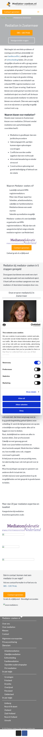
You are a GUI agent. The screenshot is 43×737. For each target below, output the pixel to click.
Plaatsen (10, 18)
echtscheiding (12, 60)
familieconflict (14, 56)
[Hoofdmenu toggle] (38, 11)
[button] (11, 12)
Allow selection (21, 404)
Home (3, 18)
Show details (31, 392)
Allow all (21, 398)
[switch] (37, 369)
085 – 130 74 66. (10, 586)
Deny (21, 411)
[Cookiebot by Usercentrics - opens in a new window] (30, 324)
